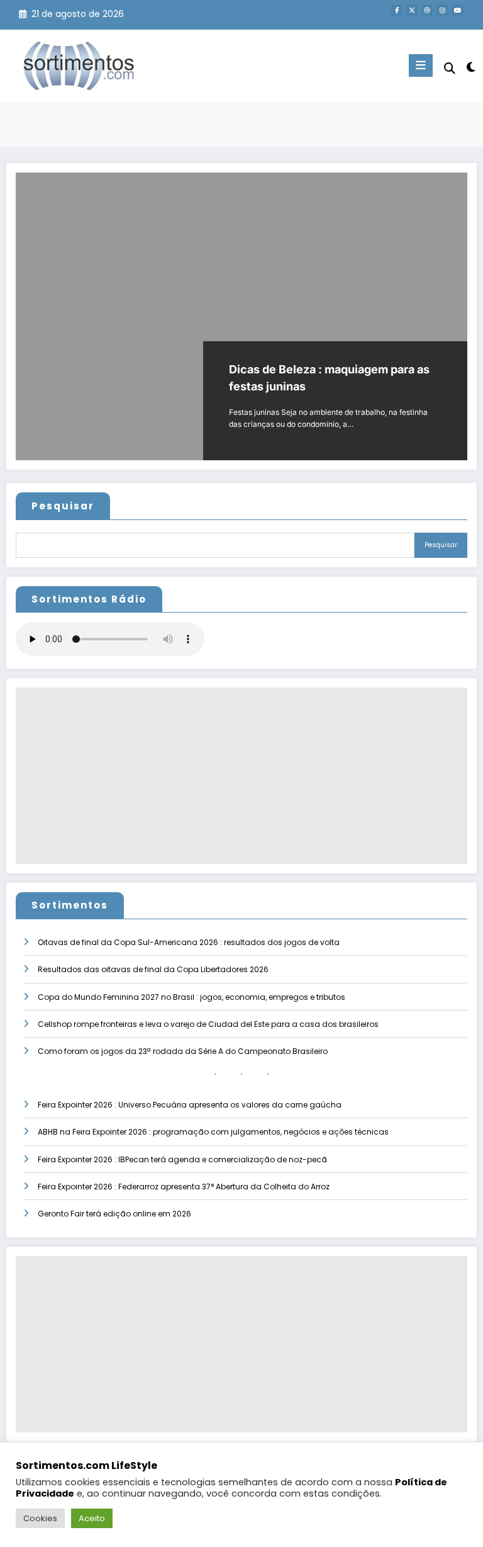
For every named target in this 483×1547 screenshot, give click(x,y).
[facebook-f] (396, 10)
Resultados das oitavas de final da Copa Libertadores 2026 (153, 969)
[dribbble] (427, 10)
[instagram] (442, 10)
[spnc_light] (470, 67)
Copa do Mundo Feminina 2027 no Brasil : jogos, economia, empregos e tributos (191, 997)
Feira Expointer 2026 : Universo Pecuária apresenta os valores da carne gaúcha (189, 1104)
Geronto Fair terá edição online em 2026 (114, 1213)
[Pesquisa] (449, 68)
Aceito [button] (92, 1518)
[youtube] (457, 10)
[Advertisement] (241, 776)
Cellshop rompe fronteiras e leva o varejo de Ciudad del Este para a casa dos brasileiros (208, 1024)
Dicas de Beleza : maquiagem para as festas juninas (329, 378)
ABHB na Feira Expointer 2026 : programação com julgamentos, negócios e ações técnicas (213, 1131)
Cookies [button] (40, 1518)
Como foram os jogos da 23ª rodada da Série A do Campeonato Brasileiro (183, 1051)
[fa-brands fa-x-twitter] (412, 10)
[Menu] (421, 65)
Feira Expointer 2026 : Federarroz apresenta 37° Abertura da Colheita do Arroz (184, 1186)
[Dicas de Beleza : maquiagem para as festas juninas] (241, 316)
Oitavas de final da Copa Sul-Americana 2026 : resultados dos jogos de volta (189, 942)
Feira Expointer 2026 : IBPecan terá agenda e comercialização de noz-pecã (182, 1159)
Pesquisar (62, 506)
